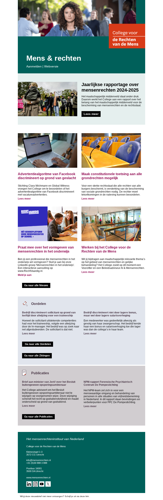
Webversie (51, 66)
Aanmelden (34, 66)
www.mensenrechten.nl (38, 477)
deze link (84, 496)
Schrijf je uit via (72, 496)
